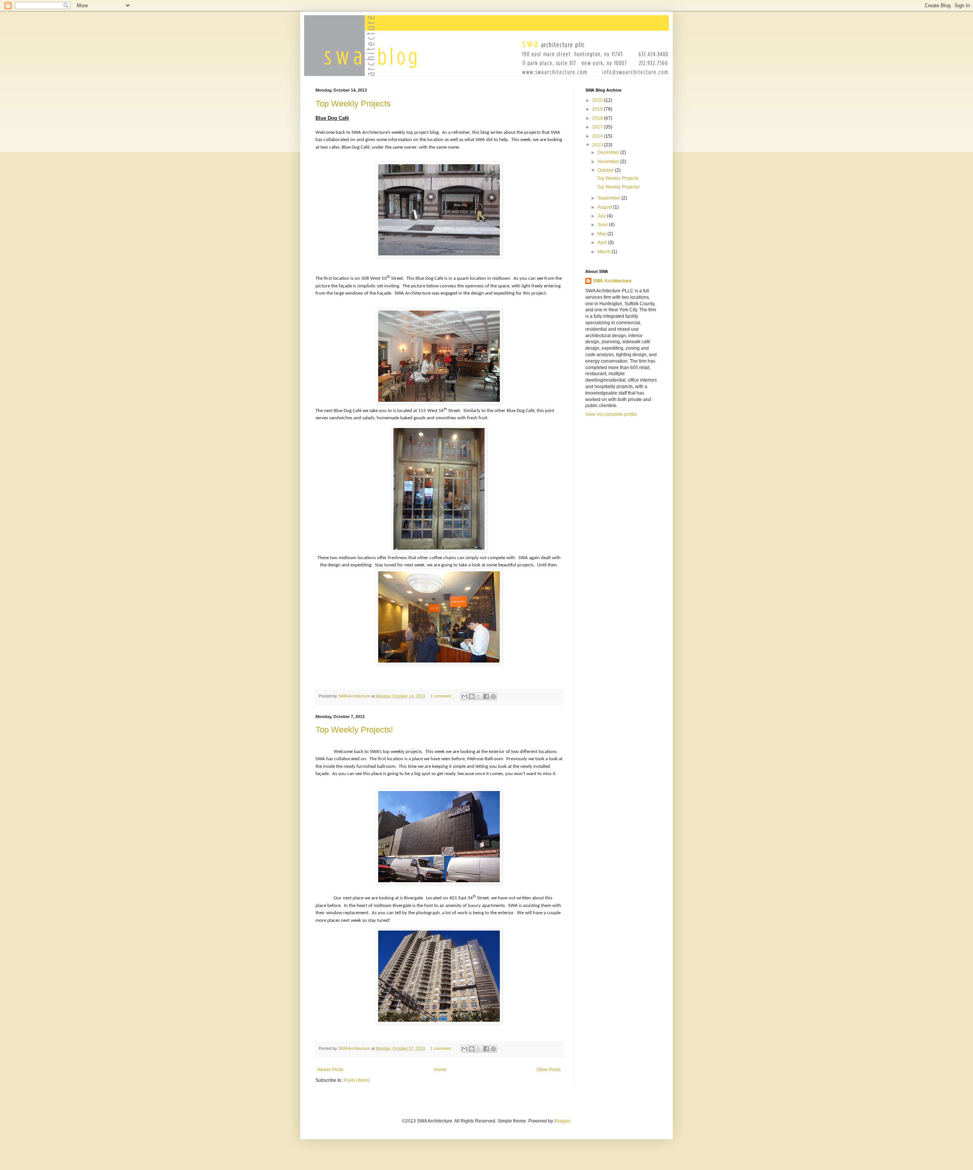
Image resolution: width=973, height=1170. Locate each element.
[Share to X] (479, 696)
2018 (598, 118)
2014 (598, 136)
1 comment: (441, 696)
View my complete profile (611, 414)
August (605, 207)
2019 (598, 109)
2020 (598, 100)
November (608, 161)
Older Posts (549, 1069)
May (602, 233)
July (602, 216)
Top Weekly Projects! (354, 729)
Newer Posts (330, 1069)
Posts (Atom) (357, 1080)
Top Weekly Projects (353, 103)
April (602, 242)
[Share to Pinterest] (493, 696)
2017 (598, 127)
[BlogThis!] (471, 696)
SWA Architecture (612, 281)
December (608, 152)
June (603, 224)
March (604, 251)
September (609, 198)
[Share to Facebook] (486, 696)
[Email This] (464, 696)
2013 (598, 144)
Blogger (562, 1121)
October (606, 170)
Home (440, 1069)
